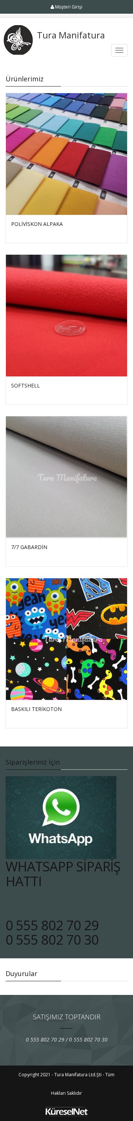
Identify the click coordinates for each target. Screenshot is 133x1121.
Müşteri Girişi (68, 7)
